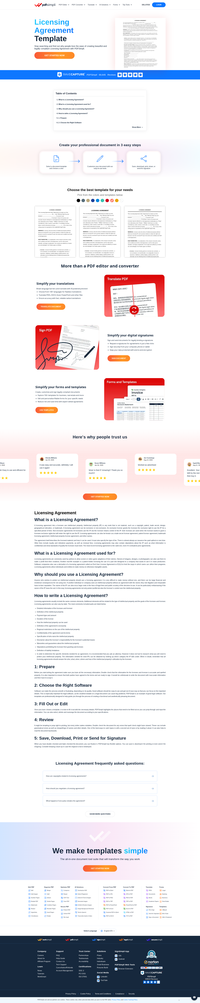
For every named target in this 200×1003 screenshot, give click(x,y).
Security (132, 994)
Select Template (55, 232)
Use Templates (47, 410)
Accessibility (83, 961)
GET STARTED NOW (54, 55)
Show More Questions (100, 814)
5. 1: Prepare (62, 118)
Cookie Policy (85, 994)
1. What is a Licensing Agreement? (70, 100)
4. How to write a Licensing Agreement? (72, 113)
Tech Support (61, 964)
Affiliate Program (44, 961)
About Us (41, 958)
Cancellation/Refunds (64, 967)
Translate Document (51, 307)
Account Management (64, 970)
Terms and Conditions (103, 994)
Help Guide (60, 958)
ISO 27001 (83, 977)
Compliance (119, 994)
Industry (100, 958)
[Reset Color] (121, 200)
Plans (99, 955)
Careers (41, 955)
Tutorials (41, 974)
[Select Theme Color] (78, 200)
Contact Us (60, 961)
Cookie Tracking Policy (131, 999)
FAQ (58, 955)
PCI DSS (82, 974)
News (40, 970)
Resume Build (102, 967)
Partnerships (84, 955)
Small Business (103, 964)
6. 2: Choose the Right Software (69, 123)
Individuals (101, 961)
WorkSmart (42, 977)
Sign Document (119, 358)
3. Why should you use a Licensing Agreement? (75, 109)
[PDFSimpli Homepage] (45, 5)
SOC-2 (81, 970)
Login (158, 5)
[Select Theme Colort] (102, 200)
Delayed (146, 5)
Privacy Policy (71, 994)
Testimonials (83, 958)
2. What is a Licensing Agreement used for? (74, 104)
